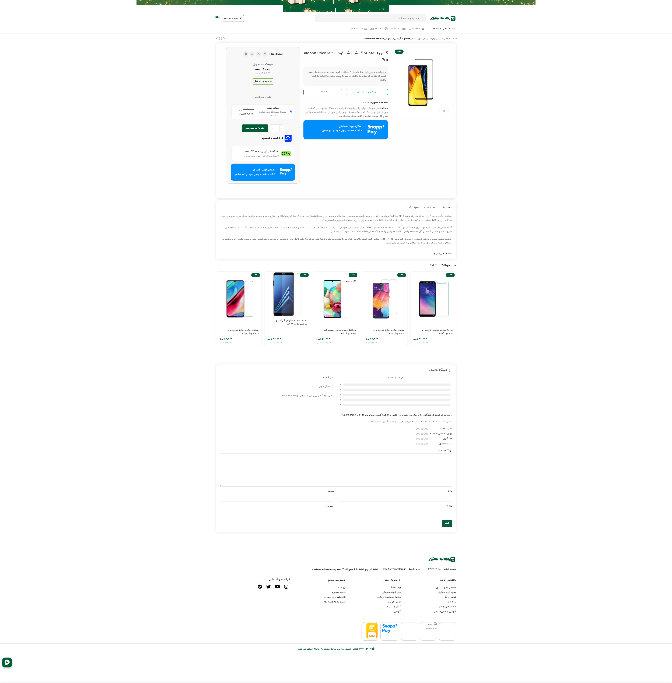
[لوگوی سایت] (443, 18)
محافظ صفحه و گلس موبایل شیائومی (359, 116)
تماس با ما (450, 597)
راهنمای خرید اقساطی (334, 597)
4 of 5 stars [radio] (419, 428)
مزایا (450, 491)
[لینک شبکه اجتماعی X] (258, 54)
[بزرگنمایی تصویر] (444, 111)
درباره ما (451, 602)
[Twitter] (268, 586)
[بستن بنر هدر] (4, 6)
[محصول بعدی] (217, 38)
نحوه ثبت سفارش (447, 592)
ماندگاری (447, 439)
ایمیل (330, 506)
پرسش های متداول (445, 588)
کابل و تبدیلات (393, 607)
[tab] (446, 208)
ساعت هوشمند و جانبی (388, 597)
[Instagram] (286, 586)
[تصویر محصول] (433, 299)
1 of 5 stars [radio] (427, 428)
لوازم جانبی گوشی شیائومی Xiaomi (347, 108)
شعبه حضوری (338, 592)
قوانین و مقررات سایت (444, 612)
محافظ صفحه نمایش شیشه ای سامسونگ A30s (243, 332)
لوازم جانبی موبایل (428, 39)
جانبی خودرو (394, 602)
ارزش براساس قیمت (441, 434)
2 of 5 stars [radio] (424, 428)
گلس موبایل (374, 108)
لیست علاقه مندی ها (335, 602)
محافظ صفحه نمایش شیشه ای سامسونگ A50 (389, 332)
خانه (454, 39)
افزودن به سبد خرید (255, 128)
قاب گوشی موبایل (391, 592)
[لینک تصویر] (442, 559)
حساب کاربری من (447, 607)
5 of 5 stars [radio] (416, 428)
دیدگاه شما (445, 450)
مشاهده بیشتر (444, 254)
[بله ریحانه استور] (259, 586)
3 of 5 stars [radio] (422, 428)
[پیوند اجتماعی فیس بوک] (264, 54)
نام (449, 506)
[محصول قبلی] (224, 38)
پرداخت (342, 588)
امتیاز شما (446, 429)
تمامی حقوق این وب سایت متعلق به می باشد (335, 649)
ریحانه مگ (395, 588)
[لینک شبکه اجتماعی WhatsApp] (252, 54)
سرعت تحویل (445, 444)
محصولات (445, 39)
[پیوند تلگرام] (245, 54)
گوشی (397, 612)
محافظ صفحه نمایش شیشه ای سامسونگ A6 (437, 332)
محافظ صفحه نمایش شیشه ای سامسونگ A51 (340, 332)
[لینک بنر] (341, 6)
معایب (331, 491)
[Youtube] (277, 586)
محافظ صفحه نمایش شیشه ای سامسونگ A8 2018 (291, 322)
